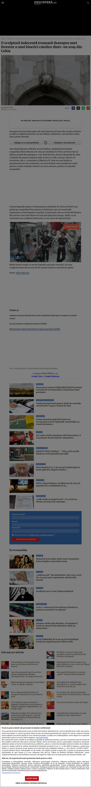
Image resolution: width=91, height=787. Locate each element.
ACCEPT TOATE (31, 778)
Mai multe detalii (42, 737)
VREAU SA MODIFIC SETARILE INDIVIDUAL (31, 783)
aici (65, 748)
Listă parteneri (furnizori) (11, 773)
